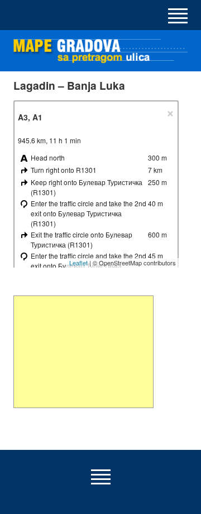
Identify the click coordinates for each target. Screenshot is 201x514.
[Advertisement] (83, 352)
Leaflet (78, 262)
